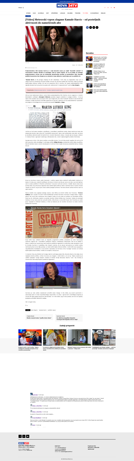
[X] (111, 7)
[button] (21, 7)
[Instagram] (108, 7)
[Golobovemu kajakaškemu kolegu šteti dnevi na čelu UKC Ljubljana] (89, 85)
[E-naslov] (93, 27)
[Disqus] (67, 372)
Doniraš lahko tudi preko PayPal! (67, 1)
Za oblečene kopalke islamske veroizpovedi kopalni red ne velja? (67, 318)
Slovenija (28, 16)
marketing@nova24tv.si (66, 451)
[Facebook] (105, 7)
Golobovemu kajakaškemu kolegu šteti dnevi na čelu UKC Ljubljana (100, 85)
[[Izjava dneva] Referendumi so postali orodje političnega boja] (89, 91)
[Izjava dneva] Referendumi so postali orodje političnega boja (100, 91)
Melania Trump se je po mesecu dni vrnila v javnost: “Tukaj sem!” (100, 72)
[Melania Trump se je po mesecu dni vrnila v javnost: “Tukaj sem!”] (89, 72)
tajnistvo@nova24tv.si (60, 450)
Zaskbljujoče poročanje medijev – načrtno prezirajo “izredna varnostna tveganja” (100, 79)
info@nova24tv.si (62, 447)
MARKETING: (58, 451)
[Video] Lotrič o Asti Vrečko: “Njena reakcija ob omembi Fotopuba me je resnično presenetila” (100, 59)
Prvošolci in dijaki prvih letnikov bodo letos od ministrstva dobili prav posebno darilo (99, 66)
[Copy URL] (97, 27)
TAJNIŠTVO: (58, 449)
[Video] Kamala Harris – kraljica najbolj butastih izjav (48, 90)
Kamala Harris (42, 310)
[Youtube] (114, 7)
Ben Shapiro (34, 310)
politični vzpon (52, 310)
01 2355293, (63, 449)
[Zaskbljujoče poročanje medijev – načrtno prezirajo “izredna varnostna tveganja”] (89, 78)
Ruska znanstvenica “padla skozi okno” (39, 318)
